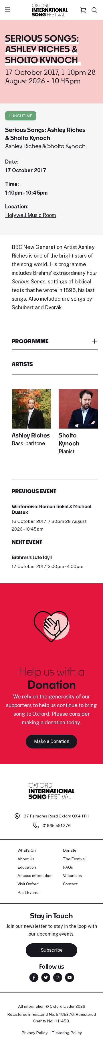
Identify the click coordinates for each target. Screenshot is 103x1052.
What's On (26, 850)
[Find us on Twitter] (45, 977)
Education (26, 867)
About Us (25, 859)
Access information (35, 875)
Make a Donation (51, 741)
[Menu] (8, 10)
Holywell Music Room (30, 215)
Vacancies (72, 875)
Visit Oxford (28, 884)
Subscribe (52, 950)
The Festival (74, 859)
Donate (69, 850)
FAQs (68, 867)
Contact (70, 884)
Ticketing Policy (67, 1032)
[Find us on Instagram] (57, 977)
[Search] (94, 10)
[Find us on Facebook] (34, 977)
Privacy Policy (34, 1032)
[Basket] (83, 10)
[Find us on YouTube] (69, 977)
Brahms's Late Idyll (32, 557)
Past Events (28, 892)
